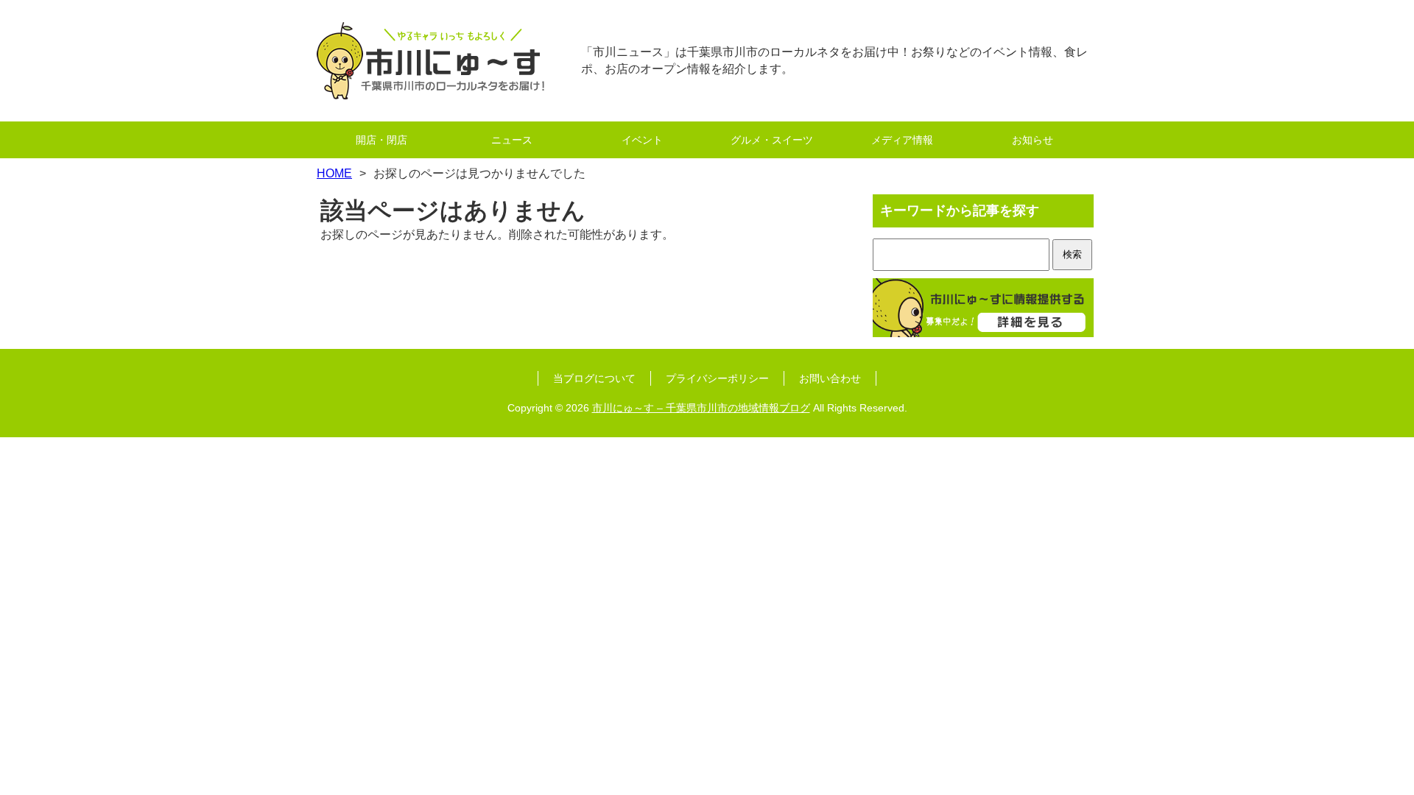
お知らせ (1032, 140)
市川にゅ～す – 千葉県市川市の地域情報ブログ (701, 408)
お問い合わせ (830, 378)
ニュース (511, 140)
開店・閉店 (381, 140)
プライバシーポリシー (717, 378)
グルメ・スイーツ (772, 140)
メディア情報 (902, 140)
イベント (642, 140)
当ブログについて (594, 378)
